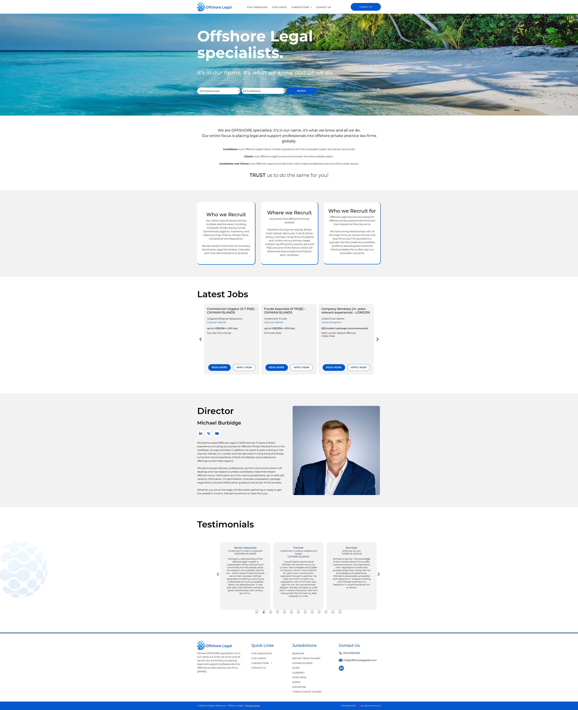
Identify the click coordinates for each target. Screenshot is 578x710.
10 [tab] (319, 611)
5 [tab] (284, 611)
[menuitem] (257, 7)
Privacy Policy (252, 705)
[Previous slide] (201, 339)
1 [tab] (257, 611)
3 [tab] (270, 611)
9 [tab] (312, 611)
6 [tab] (291, 611)
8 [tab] (305, 611)
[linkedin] (200, 433)
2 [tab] (264, 611)
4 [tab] (277, 611)
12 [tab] (333, 611)
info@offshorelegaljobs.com (360, 660)
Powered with (348, 705)
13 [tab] (340, 611)
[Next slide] (377, 339)
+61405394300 (351, 653)
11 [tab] (326, 611)
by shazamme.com (371, 705)
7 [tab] (298, 611)
